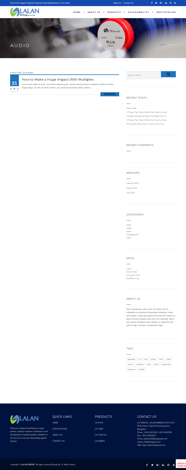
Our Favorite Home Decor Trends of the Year (145, 124)
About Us (117, 3)
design (153, 359)
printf (156, 364)
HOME (77, 12)
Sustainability (138, 12)
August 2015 (131, 188)
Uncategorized (132, 235)
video (128, 238)
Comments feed (133, 275)
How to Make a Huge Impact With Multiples (57, 79)
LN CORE (99, 429)
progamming (166, 364)
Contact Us (128, 3)
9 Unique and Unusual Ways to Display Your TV (146, 116)
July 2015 (130, 193)
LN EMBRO (100, 441)
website (141, 369)
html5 (161, 359)
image (129, 228)
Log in (129, 269)
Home (162, 45)
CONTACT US (59, 441)
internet (130, 364)
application (131, 359)
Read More (110, 94)
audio (128, 225)
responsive (132, 369)
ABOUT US (94, 12)
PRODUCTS (114, 12)
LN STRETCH (101, 435)
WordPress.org (132, 278)
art (140, 359)
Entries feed (131, 272)
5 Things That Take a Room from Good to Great (146, 112)
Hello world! (131, 108)
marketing (139, 364)
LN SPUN (99, 423)
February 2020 (132, 183)
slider (128, 231)
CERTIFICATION (166, 12)
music (149, 364)
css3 (145, 359)
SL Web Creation (68, 464)
